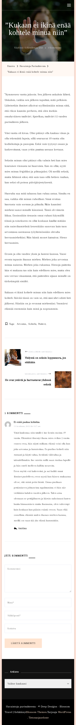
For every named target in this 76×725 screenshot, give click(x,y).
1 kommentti (54, 48)
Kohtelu (32, 323)
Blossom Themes (36, 712)
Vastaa (22, 528)
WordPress (64, 712)
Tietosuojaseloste (39, 717)
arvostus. (22, 323)
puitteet (42, 323)
